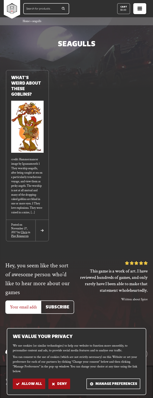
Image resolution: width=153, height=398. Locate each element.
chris (24, 232)
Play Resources (19, 236)
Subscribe (57, 307)
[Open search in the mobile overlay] (46, 8)
